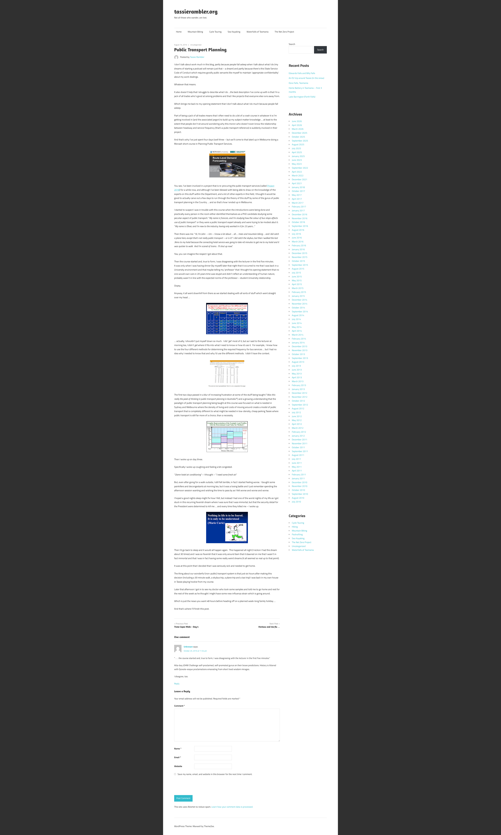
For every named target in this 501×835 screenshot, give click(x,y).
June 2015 (297, 276)
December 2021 (299, 179)
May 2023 (297, 164)
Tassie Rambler (197, 57)
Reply (176, 683)
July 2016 (296, 234)
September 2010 (300, 494)
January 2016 (298, 249)
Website (178, 766)
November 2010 (299, 486)
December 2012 (299, 393)
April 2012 (297, 424)
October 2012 (298, 400)
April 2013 (297, 377)
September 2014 (300, 311)
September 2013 (300, 358)
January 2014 (298, 342)
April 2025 (297, 152)
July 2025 (296, 148)
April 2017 (297, 199)
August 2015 (298, 268)
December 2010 (299, 482)
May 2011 (297, 467)
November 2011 (299, 443)
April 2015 (297, 284)
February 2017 (299, 206)
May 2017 (297, 195)
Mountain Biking (195, 31)
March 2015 (297, 288)
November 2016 (299, 218)
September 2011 (300, 451)
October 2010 (298, 490)
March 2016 (297, 241)
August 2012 (298, 408)
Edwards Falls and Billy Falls (302, 73)
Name (177, 748)
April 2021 (297, 183)
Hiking (295, 526)
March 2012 (297, 428)
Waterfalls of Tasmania (258, 31)
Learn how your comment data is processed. (232, 807)
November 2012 (299, 397)
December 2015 (299, 253)
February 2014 (299, 338)
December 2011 (299, 439)
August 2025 (298, 144)
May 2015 (297, 280)
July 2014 (296, 319)
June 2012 (297, 416)
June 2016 (297, 237)
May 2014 (297, 327)
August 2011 (298, 455)
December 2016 (299, 214)
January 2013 (298, 389)
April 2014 (297, 331)
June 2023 (297, 160)
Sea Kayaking (234, 31)
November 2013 (299, 350)
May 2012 (297, 420)
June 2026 (297, 121)
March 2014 (297, 334)
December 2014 (299, 299)
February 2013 (299, 385)
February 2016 (299, 245)
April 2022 (297, 171)
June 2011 (297, 463)
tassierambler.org (196, 11)
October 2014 (298, 307)
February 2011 (299, 474)
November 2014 (299, 303)
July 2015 (296, 272)
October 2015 (298, 261)
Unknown (188, 646)
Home (179, 31)
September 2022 (300, 168)
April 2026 (297, 125)
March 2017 (297, 203)
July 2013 (296, 366)
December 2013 (299, 346)
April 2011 (297, 470)
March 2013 (297, 381)
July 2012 (296, 412)
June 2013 (297, 369)
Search (292, 44)
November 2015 (299, 257)
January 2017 (298, 210)
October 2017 (298, 191)
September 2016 (300, 226)
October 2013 (298, 354)
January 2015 (298, 296)
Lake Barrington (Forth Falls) (302, 96)
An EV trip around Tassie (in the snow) (306, 78)
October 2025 (298, 136)
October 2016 (298, 222)
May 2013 (297, 373)
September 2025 (300, 140)
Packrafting (297, 534)
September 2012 (300, 404)
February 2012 (299, 432)
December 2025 (299, 133)
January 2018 (298, 187)
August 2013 (298, 362)
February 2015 (299, 292)
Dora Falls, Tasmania (298, 83)
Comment (179, 705)
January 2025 (298, 156)
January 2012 (298, 435)
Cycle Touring (215, 31)
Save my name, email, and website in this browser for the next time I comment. (215, 774)
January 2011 (298, 478)
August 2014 (298, 315)
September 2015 (300, 265)
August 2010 (298, 498)
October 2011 (298, 447)
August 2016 (298, 230)
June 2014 (297, 323)
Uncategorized (195, 44)
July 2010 (296, 501)
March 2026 (297, 129)
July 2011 (296, 459)
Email (177, 757)
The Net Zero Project (284, 31)
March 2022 (297, 175)
